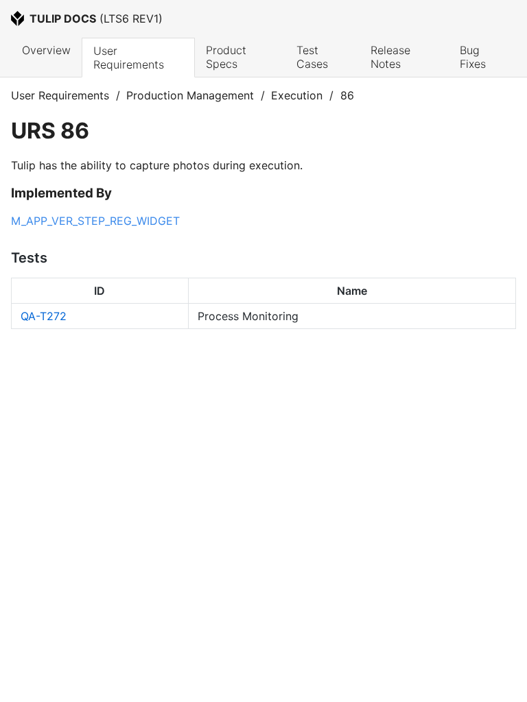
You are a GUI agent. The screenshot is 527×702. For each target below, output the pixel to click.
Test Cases (312, 57)
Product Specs (228, 57)
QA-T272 (44, 316)
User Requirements (128, 57)
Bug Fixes (473, 57)
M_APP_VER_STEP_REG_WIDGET (95, 221)
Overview (46, 50)
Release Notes (392, 57)
